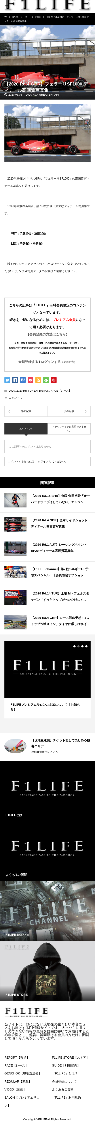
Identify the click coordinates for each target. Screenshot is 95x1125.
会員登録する (28, 361)
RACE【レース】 (61, 390)
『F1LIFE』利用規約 (66, 1097)
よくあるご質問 (63, 1089)
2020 (12, 390)
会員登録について (64, 1081)
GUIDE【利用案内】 (66, 1065)
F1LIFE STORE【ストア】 (70, 1057)
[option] (47, 679)
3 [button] (82, 646)
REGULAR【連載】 (18, 1081)
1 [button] (74, 646)
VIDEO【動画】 (15, 1089)
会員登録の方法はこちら (47, 334)
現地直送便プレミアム (44, 752)
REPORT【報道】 (17, 1057)
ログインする (59, 361)
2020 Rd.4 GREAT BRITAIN (42, 94)
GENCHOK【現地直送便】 (23, 1073)
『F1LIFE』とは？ (65, 1073)
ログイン (43, 461)
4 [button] (86, 646)
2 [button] (78, 646)
